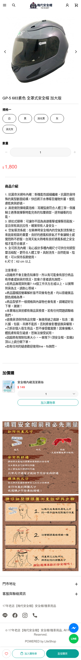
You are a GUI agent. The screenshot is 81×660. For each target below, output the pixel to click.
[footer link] (4, 615)
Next (76, 52)
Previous (5, 52)
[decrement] (6, 152)
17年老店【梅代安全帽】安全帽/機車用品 (29, 606)
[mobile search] (13, 5)
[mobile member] (67, 5)
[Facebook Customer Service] (74, 628)
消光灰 (9, 129)
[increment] (75, 152)
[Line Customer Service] (74, 638)
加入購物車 (48, 402)
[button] (4, 5)
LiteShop (50, 641)
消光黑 (41, 118)
